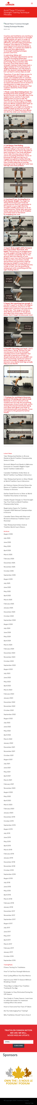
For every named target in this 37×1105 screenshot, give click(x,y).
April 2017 (7, 940)
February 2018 (9, 903)
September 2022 (10, 714)
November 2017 (9, 915)
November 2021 (9, 751)
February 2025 (9, 604)
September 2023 (10, 665)
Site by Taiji (29, 1103)
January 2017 (8, 952)
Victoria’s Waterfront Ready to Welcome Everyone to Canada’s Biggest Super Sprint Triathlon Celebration (18, 467)
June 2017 (7, 932)
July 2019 (7, 833)
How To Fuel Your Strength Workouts (17, 971)
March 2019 (8, 850)
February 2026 (9, 559)
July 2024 (7, 628)
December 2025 (9, 563)
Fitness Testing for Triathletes (14, 967)
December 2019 (9, 817)
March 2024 (8, 645)
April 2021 (7, 776)
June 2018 (7, 887)
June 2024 (7, 632)
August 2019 (8, 829)
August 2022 (8, 718)
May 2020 (7, 796)
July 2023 (7, 673)
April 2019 (7, 846)
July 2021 (7, 764)
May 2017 (7, 936)
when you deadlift (22, 357)
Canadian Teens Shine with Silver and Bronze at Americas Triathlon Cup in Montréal (17, 519)
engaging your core (13, 214)
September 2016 (10, 960)
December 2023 (9, 653)
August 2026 (8, 534)
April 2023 (7, 686)
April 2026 (7, 550)
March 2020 (8, 805)
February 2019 (9, 854)
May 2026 (7, 546)
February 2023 (9, 694)
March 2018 (8, 899)
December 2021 (9, 747)
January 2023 (8, 698)
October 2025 (9, 571)
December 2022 (9, 702)
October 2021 (8, 755)
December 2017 (9, 911)
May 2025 (7, 591)
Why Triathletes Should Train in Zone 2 (17, 1015)
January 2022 (8, 743)
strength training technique (16, 51)
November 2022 (9, 706)
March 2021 (8, 780)
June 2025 (7, 587)
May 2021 (7, 772)
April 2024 (7, 641)
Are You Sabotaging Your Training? (16, 1011)
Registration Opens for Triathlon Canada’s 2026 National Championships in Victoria (18, 510)
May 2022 (7, 731)
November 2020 (9, 788)
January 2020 (8, 813)
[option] (18, 1076)
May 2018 (7, 891)
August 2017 (8, 923)
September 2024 (10, 620)
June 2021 (7, 768)
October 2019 (9, 821)
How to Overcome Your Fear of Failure (17, 1007)
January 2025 (8, 608)
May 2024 (7, 636)
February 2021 (9, 784)
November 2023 (9, 657)
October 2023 (9, 661)
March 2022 (8, 739)
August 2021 (8, 759)
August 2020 (8, 792)
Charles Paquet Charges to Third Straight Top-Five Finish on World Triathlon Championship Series (18, 502)
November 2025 (9, 567)
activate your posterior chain (17, 261)
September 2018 (10, 874)
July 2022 (7, 723)
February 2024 (9, 649)
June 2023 (7, 677)
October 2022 (9, 710)
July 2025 (7, 583)
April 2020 (7, 800)
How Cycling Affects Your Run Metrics (17, 975)
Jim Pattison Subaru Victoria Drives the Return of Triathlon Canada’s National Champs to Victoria (18, 487)
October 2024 (9, 616)
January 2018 (8, 907)
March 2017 (8, 944)
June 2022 (7, 727)
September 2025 (10, 575)
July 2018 (7, 882)
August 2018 (8, 878)
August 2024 (8, 624)
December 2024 (9, 612)
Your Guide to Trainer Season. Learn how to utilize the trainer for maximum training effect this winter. (18, 1001)
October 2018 (9, 870)
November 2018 (9, 866)
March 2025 (8, 600)
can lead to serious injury (16, 72)
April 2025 (7, 595)
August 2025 (8, 579)
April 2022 (7, 735)
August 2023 (8, 669)
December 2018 (9, 862)
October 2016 (9, 956)
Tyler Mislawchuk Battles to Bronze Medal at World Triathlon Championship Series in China (18, 458)
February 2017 (9, 948)
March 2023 (8, 690)
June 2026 (7, 542)
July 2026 (7, 538)
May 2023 (7, 682)
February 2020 (9, 809)
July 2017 (7, 927)
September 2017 (9, 919)
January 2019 (8, 858)
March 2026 (8, 554)
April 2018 (7, 895)
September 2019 (10, 825)
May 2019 (7, 841)
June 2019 (7, 837)
